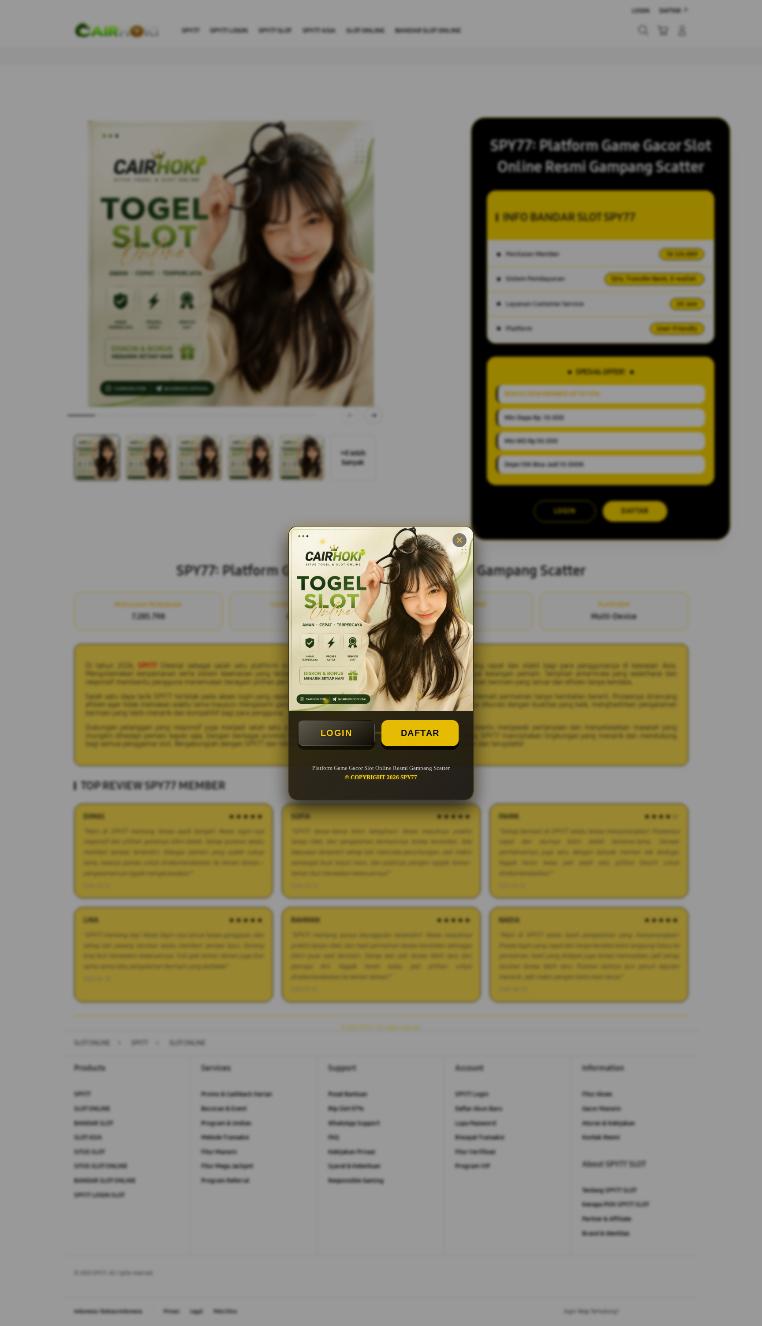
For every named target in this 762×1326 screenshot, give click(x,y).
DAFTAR (420, 733)
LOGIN (336, 733)
